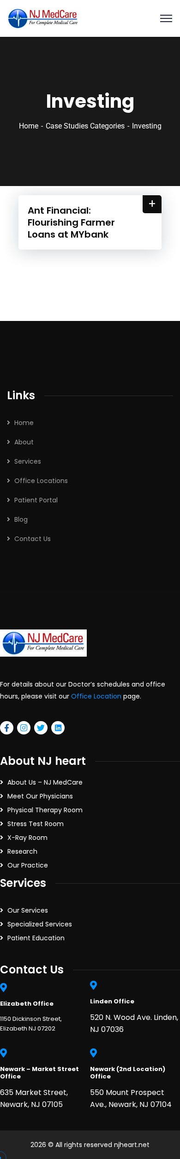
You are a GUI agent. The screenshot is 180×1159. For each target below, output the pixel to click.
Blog (21, 519)
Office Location (96, 696)
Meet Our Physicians (40, 796)
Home (28, 126)
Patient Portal (36, 500)
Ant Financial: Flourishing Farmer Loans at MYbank (71, 222)
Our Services (27, 910)
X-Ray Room (27, 837)
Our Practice (27, 865)
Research (22, 851)
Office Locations (41, 480)
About (24, 442)
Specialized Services (39, 924)
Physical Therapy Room (45, 810)
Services (27, 461)
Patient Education (36, 938)
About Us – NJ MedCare (45, 782)
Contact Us (32, 538)
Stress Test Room (35, 823)
